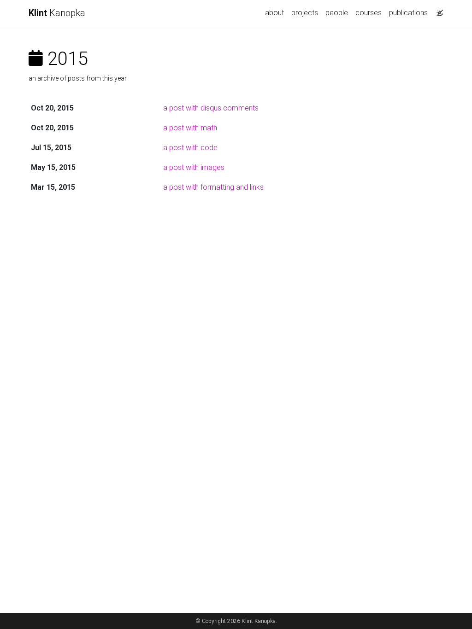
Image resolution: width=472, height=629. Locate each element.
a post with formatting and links (213, 187)
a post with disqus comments (211, 108)
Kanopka (57, 12)
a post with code (190, 147)
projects (304, 12)
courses (368, 12)
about (274, 12)
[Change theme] (437, 10)
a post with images (193, 167)
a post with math (190, 127)
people (336, 12)
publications (408, 12)
